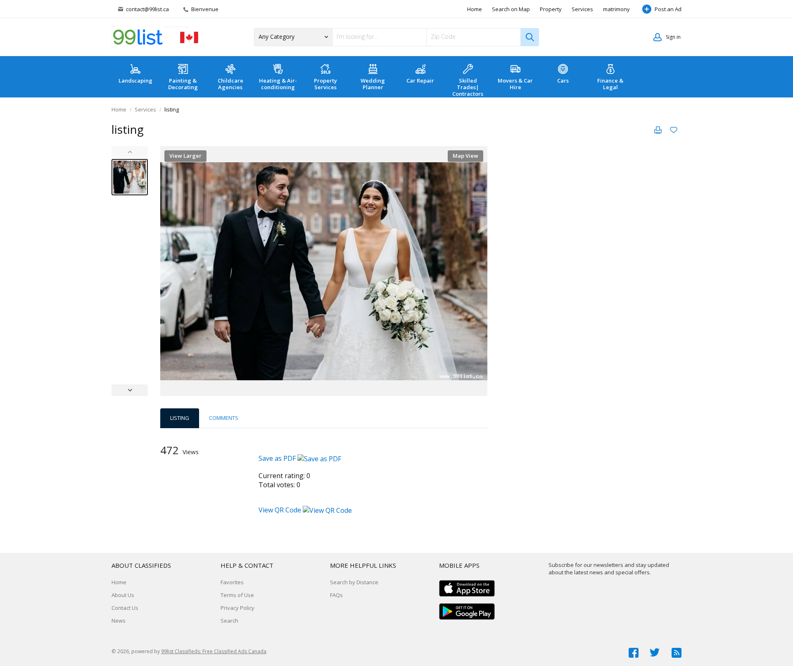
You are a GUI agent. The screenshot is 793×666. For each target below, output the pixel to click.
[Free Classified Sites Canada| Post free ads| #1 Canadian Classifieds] (155, 37)
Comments (223, 418)
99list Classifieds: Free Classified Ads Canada (213, 651)
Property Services (325, 84)
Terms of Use (237, 595)
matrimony (616, 9)
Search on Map (511, 9)
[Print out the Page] (658, 130)
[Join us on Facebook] (634, 653)
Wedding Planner (373, 84)
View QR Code (280, 509)
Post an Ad (668, 9)
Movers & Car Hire (515, 84)
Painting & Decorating (183, 84)
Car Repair (420, 80)
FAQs (336, 595)
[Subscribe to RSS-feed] (676, 653)
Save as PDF (278, 458)
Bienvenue (204, 9)
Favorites (232, 582)
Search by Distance (354, 582)
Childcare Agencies (230, 84)
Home (474, 9)
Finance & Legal (610, 84)
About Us (123, 595)
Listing (179, 418)
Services (582, 9)
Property (551, 9)
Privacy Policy (237, 607)
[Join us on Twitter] (655, 653)
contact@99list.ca (147, 9)
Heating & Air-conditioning (278, 84)
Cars (563, 80)
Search (229, 620)
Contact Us (125, 607)
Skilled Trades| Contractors (467, 87)
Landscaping (135, 80)
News (119, 620)
